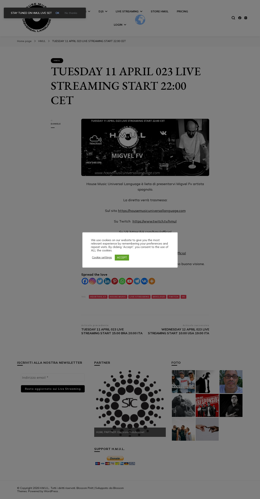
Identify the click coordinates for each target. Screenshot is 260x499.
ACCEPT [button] (122, 257)
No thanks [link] (71, 13)
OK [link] (57, 13)
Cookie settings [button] (102, 257)
